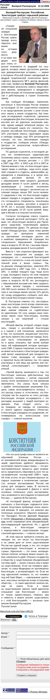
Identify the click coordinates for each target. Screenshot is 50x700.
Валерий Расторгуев (24, 6)
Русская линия (4, 6)
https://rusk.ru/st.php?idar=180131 (16, 611)
